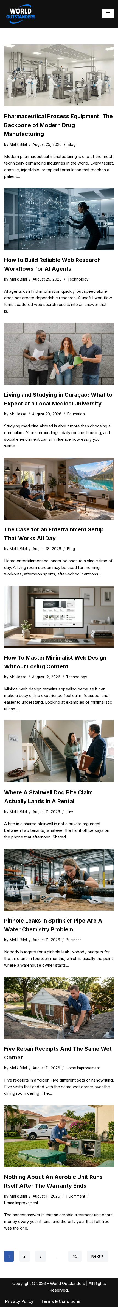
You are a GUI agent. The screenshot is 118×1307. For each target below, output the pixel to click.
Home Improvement (83, 1068)
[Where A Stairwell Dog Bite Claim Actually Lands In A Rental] (59, 751)
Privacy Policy (19, 1301)
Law (69, 812)
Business (74, 940)
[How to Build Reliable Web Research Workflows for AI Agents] (59, 219)
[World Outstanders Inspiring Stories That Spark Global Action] (20, 14)
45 (74, 1256)
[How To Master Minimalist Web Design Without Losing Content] (59, 617)
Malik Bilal (18, 144)
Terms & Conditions (60, 1301)
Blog (71, 144)
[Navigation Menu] (108, 13)
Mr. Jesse (18, 414)
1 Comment (75, 1196)
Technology (78, 279)
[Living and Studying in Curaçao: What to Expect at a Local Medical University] (59, 354)
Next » (97, 1256)
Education (76, 414)
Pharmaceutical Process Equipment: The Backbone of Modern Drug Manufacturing (58, 125)
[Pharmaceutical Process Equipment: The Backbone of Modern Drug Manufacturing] (59, 75)
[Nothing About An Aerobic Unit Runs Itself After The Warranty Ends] (59, 1136)
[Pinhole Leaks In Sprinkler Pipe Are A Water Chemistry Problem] (59, 880)
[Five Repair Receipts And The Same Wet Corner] (59, 1008)
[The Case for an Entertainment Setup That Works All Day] (59, 489)
